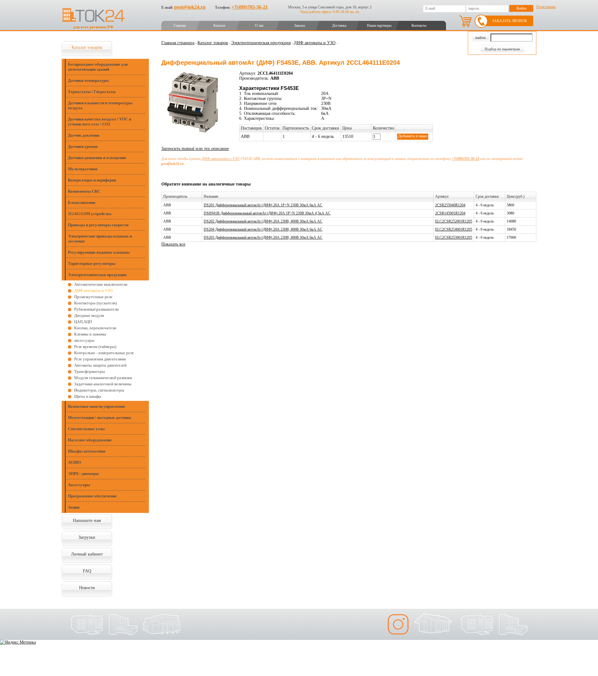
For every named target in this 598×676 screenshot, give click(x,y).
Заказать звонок (509, 21)
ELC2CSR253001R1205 (453, 237)
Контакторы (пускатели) (95, 303)
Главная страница (177, 42)
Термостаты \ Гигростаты (92, 91)
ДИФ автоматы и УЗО (93, 290)
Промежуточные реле (93, 296)
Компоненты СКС (84, 191)
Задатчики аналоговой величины (102, 384)
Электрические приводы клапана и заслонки (100, 238)
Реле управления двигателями (100, 359)
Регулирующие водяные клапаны (99, 252)
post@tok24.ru (190, 7)
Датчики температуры (88, 80)
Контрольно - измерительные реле (104, 352)
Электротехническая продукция (97, 274)
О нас (259, 25)
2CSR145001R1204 (450, 213)
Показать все (173, 244)
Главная (179, 25)
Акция (73, 507)
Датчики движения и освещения (97, 157)
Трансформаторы (89, 371)
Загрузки (86, 537)
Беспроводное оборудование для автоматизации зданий (98, 67)
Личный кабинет (87, 554)
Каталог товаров (87, 47)
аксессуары (84, 340)
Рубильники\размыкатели (96, 309)
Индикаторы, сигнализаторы (99, 390)
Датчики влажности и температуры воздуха (100, 105)
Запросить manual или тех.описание (195, 148)
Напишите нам (87, 520)
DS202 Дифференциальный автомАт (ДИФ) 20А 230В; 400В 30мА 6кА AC (263, 221)
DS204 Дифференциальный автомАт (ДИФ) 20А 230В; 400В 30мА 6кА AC (263, 229)
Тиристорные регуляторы (91, 263)
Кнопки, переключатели (95, 328)
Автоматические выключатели (100, 284)
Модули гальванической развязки (103, 377)
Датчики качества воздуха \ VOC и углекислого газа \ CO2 (99, 121)
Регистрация (546, 7)
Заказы (299, 25)
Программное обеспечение (92, 496)
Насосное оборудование (90, 440)
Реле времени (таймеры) (95, 346)
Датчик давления (83, 135)
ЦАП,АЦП (83, 321)
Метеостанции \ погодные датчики (99, 417)
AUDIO (74, 462)
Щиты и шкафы (87, 396)
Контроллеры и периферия (92, 180)
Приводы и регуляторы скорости (98, 225)
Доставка (339, 25)
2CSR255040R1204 (450, 205)
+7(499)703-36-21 (249, 7)
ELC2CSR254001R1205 (453, 229)
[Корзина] (465, 21)
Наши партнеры (379, 25)
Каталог (219, 25)
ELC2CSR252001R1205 (453, 221)
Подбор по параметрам (502, 49)
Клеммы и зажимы (90, 334)
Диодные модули (89, 315)
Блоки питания (81, 202)
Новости (87, 587)
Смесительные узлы (86, 428)
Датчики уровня (82, 146)
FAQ (87, 571)
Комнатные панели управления (96, 406)
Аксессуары (79, 484)
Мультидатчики (82, 169)
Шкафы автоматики (86, 451)
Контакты (418, 25)
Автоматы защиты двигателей (100, 365)
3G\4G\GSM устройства (90, 213)
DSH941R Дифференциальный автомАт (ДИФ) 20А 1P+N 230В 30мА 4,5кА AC (267, 213)
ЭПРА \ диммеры (83, 473)
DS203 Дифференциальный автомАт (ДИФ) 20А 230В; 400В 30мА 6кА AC (263, 237)
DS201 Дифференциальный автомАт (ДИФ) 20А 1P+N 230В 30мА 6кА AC (263, 205)
